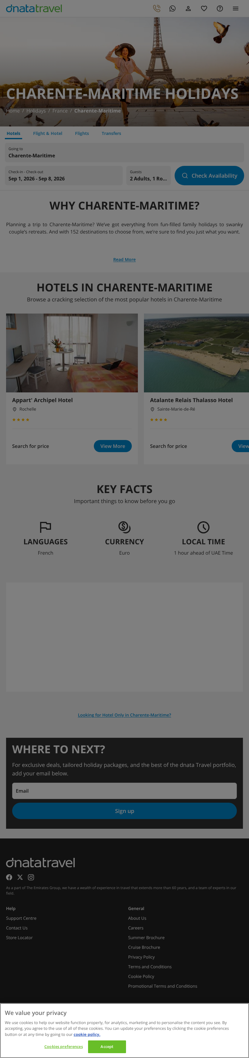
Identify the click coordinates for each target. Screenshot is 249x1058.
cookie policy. (87, 1034)
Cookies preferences (63, 1046)
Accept (107, 1046)
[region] (124, 1030)
